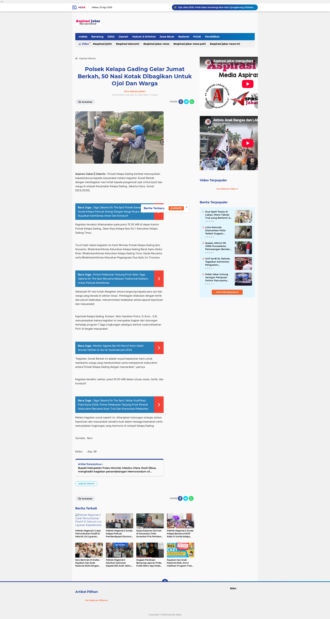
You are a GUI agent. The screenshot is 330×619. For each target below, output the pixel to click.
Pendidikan (212, 36)
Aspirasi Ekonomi (128, 43)
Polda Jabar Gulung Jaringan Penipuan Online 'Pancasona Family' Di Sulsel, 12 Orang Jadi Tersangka (217, 277)
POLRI (197, 36)
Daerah (123, 36)
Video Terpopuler (213, 180)
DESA (111, 36)
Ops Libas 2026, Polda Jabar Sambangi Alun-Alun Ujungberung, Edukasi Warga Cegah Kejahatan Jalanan (216, 7)
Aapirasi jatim (103, 43)
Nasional (183, 36)
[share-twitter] (186, 101)
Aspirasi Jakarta (86, 483)
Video (85, 43)
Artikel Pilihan (86, 592)
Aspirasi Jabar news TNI (226, 43)
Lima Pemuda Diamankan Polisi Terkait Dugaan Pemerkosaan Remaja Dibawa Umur (218, 230)
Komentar (86, 102)
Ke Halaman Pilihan (95, 600)
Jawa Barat (167, 36)
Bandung (97, 36)
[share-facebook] (180, 101)
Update (177, 208)
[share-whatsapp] (191, 101)
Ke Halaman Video (226, 189)
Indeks (83, 36)
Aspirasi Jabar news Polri (190, 43)
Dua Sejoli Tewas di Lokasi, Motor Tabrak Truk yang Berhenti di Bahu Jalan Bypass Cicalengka (218, 215)
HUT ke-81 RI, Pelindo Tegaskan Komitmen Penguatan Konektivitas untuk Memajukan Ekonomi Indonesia (217, 261)
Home (81, 7)
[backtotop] (165, 582)
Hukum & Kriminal (144, 36)
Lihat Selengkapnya (226, 292)
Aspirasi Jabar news (157, 43)
